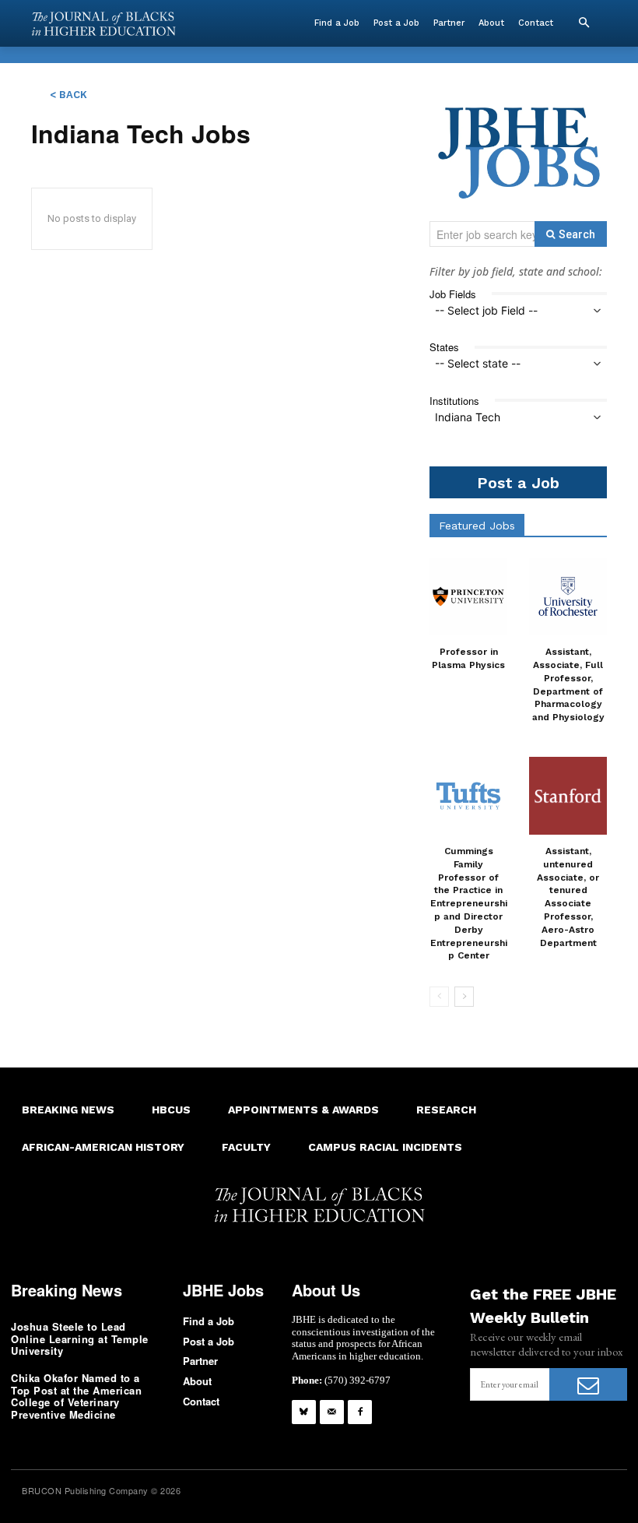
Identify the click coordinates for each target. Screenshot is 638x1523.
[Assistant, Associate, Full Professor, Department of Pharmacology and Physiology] (568, 596)
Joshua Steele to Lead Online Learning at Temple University (80, 1338)
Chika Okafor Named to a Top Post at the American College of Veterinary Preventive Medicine (76, 1396)
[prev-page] (439, 997)
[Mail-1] (332, 1412)
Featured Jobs (477, 525)
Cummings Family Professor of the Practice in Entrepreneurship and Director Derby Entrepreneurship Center (468, 903)
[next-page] (464, 997)
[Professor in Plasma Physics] (468, 596)
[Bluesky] (304, 1412)
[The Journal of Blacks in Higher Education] (103, 24)
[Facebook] (360, 1412)
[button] (583, 23)
